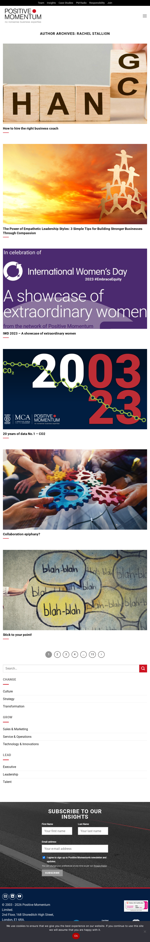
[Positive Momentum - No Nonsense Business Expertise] (51, 16)
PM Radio (81, 2)
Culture (8, 691)
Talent (7, 782)
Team (41, 2)
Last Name (83, 824)
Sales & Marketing (15, 729)
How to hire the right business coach (30, 128)
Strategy (8, 699)
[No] (144, 933)
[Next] (101, 654)
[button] (144, 16)
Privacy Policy (100, 866)
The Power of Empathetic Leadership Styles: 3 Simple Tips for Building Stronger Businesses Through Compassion (72, 231)
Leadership (10, 774)
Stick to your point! (17, 635)
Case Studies (66, 2)
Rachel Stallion (93, 34)
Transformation (13, 706)
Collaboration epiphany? (21, 534)
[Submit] (143, 668)
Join (109, 2)
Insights (51, 2)
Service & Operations (17, 737)
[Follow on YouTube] (19, 896)
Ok (76, 935)
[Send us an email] (5, 896)
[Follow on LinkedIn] (12, 896)
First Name (47, 824)
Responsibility (97, 2)
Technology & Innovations (21, 744)
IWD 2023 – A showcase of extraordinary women (39, 333)
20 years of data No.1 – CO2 (24, 434)
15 (92, 654)
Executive (9, 767)
